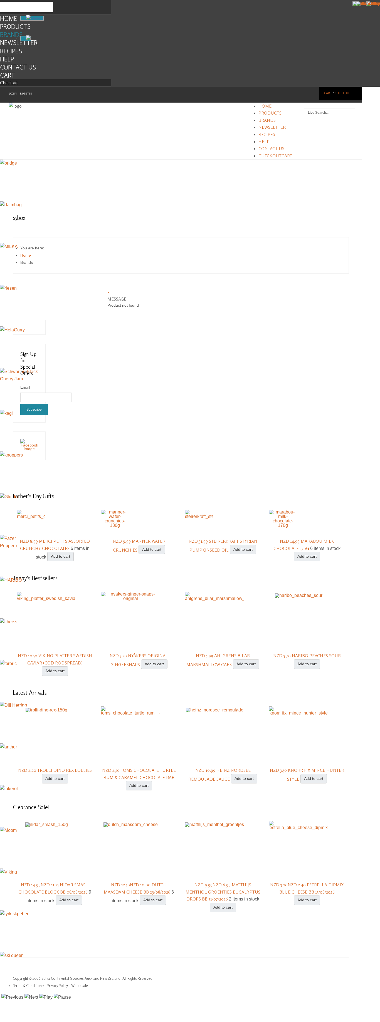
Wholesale (79, 985)
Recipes (11, 51)
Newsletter (19, 42)
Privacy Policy (57, 985)
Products (15, 26)
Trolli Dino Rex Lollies (64, 770)
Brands (11, 34)
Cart (7, 75)
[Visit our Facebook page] (29, 449)
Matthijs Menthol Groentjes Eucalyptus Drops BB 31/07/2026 (223, 892)
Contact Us (18, 67)
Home (8, 18)
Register (26, 93)
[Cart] (25, 38)
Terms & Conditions (28, 985)
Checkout (9, 82)
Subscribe (34, 409)
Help (7, 59)
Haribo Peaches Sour (316, 655)
